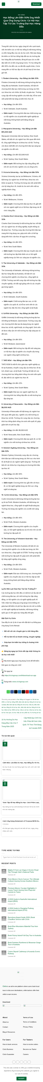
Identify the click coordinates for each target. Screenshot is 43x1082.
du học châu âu (29, 710)
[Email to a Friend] (23, 692)
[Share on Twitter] (19, 692)
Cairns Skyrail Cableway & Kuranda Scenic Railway (24, 952)
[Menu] (3, 4)
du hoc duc (38, 710)
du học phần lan (25, 712)
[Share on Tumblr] (34, 692)
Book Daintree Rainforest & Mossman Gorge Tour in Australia (24, 943)
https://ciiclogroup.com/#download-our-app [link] (20, 675)
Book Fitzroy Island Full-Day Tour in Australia (24, 935)
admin (30, 32)
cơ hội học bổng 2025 (11, 702)
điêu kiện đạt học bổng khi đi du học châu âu (20, 704)
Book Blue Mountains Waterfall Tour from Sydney (23, 927)
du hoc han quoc (7, 712)
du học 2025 (11, 710)
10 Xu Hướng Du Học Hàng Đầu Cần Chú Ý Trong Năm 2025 (10, 723)
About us (6, 1022)
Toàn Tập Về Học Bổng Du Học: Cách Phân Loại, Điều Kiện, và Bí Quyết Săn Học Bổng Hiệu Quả (21, 802)
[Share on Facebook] (12, 692)
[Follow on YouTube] (29, 1062)
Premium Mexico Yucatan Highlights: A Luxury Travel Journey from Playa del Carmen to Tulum (22, 890)
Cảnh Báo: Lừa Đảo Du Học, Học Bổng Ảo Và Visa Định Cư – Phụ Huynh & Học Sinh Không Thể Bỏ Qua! (21, 763)
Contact (5, 1027)
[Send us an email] (21, 1062)
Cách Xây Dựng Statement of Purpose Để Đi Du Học (21, 821)
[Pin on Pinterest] (27, 692)
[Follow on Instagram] (17, 1062)
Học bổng (21, 14)
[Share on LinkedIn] (31, 692)
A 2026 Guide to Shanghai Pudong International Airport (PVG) (21, 909)
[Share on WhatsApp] (8, 692)
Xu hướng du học (35, 712)
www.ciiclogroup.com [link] (20, 682)
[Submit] (39, 857)
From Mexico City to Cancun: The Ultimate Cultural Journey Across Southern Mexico (23, 880)
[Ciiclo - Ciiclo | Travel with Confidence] (21, 4)
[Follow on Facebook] (14, 1062)
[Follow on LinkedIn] (25, 1062)
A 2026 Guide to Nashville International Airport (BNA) (22, 900)
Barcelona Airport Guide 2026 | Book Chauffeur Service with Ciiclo (21, 918)
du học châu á (19, 710)
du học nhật (15, 712)
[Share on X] (16, 692)
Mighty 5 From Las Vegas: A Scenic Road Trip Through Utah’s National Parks (23, 871)
